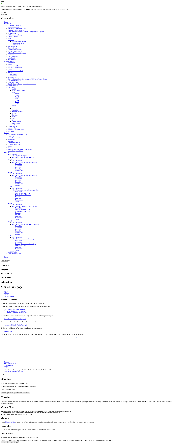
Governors (11, 40)
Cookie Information (10, 363)
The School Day (12, 46)
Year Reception (12, 154)
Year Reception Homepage (19, 155)
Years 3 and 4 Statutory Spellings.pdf (15, 319)
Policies (10, 69)
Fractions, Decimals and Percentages (25, 244)
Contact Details (12, 48)
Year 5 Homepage (17, 222)
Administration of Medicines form (17, 134)
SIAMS (10, 64)
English (14, 89)
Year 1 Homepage (17, 160)
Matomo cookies (10, 422)
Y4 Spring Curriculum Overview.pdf (14, 311)
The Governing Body (18, 43)
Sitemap (6, 362)
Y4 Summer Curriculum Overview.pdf (15, 312)
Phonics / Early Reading (18, 90)
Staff (9, 38)
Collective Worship (13, 27)
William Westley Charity (15, 35)
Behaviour (11, 72)
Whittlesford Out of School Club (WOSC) (20, 149)
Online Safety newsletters (15, 151)
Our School (7, 23)
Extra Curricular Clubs (14, 144)
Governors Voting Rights (19, 41)
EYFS (13, 124)
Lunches (10, 141)
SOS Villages (12, 33)
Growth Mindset (12, 126)
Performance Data (13, 82)
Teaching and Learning (11, 85)
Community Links (13, 56)
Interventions (11, 131)
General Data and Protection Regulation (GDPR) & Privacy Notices (27, 79)
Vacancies (11, 54)
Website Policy (8, 365)
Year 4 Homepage (17, 204)
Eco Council (11, 58)
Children (6, 152)
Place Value (18, 164)
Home (6, 22)
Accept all (10, 392)
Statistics (17, 185)
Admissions (11, 62)
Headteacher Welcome (14, 25)
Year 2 (17, 97)
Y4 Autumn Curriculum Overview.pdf (15, 309)
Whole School (16, 123)
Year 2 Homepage (17, 173)
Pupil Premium (12, 74)
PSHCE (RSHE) (16, 121)
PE (12, 120)
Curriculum (11, 87)
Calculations (18, 165)
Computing (15, 110)
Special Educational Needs (15, 71)
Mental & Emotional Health (16, 129)
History (14, 116)
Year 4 (17, 100)
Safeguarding (12, 77)
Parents (6, 133)
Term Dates (11, 139)
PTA (9, 147)
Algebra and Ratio (20, 245)
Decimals (18, 214)
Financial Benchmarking (15, 67)
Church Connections (14, 36)
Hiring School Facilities (14, 49)
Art (13, 108)
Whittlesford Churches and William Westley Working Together (26, 31)
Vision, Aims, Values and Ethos (17, 28)
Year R (17, 93)
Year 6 (17, 103)
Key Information (9, 61)
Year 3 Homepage (17, 188)
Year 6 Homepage (17, 237)
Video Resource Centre (14, 253)
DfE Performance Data (14, 80)
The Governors (16, 45)
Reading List (8, 331)
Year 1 (17, 95)
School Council (12, 59)
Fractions (17, 167)
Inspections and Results (14, 66)
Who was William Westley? (16, 30)
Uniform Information (14, 142)
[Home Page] (1, 3)
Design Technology (17, 111)
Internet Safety (12, 128)
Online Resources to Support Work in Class (24, 162)
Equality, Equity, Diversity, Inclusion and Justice (22, 84)
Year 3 (17, 98)
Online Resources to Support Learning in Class (25, 190)
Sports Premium (12, 76)
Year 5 (17, 102)
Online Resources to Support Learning (23, 157)
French (14, 113)
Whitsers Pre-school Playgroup (17, 53)
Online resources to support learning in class (24, 206)
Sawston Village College (15, 51)
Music (13, 118)
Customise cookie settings (22, 392)
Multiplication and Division (23, 195)
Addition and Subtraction (22, 193)
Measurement (19, 170)
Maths (13, 92)
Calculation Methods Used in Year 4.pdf (15, 325)
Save (16, 442)
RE (13, 107)
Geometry (18, 169)
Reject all (3, 392)
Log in (6, 257)
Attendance (11, 136)
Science (14, 105)
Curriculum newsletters (14, 138)
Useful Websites (12, 252)
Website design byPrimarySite (13, 371)
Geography (15, 115)
